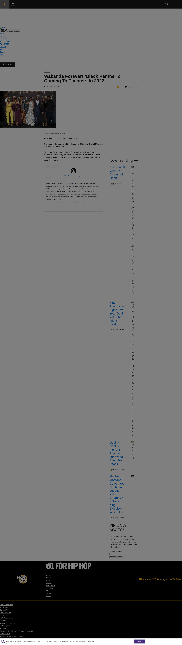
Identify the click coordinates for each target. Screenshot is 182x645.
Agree (139, 641)
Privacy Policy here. (14, 643)
